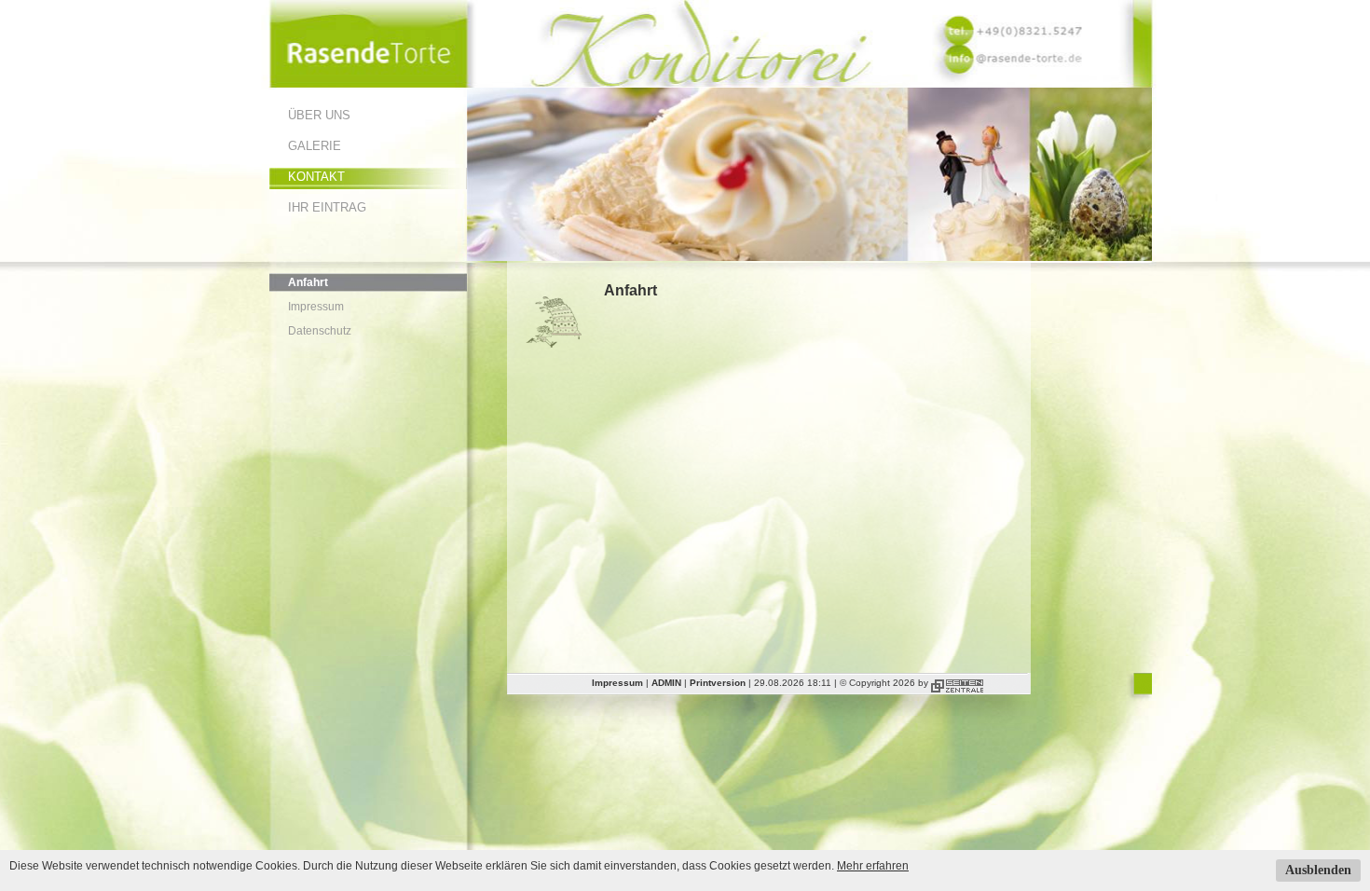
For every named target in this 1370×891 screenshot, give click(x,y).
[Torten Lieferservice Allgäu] (368, 83)
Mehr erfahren (873, 865)
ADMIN (666, 683)
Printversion (718, 683)
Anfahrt (308, 282)
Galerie (314, 146)
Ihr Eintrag (327, 207)
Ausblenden (1318, 870)
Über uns (319, 115)
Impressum (316, 306)
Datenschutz (319, 330)
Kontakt (316, 177)
